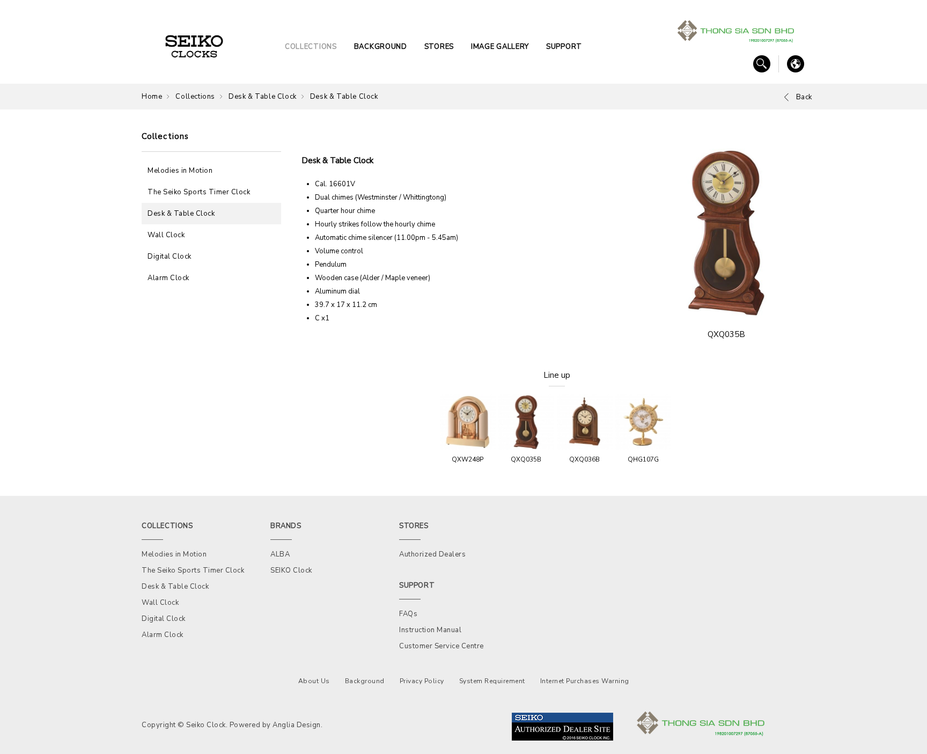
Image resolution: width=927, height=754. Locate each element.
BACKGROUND (380, 47)
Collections (195, 96)
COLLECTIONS (311, 47)
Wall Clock (166, 235)
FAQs (408, 614)
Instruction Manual (430, 630)
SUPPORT (564, 47)
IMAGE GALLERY (500, 47)
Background (365, 681)
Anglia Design (297, 725)
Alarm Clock (168, 278)
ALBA (280, 554)
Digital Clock (170, 256)
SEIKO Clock (291, 570)
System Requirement (492, 681)
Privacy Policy (422, 681)
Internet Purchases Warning (584, 681)
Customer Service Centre (441, 646)
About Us (314, 681)
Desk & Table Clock (263, 96)
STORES (439, 47)
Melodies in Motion (180, 170)
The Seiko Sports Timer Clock (199, 192)
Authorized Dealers (432, 554)
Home (152, 96)
